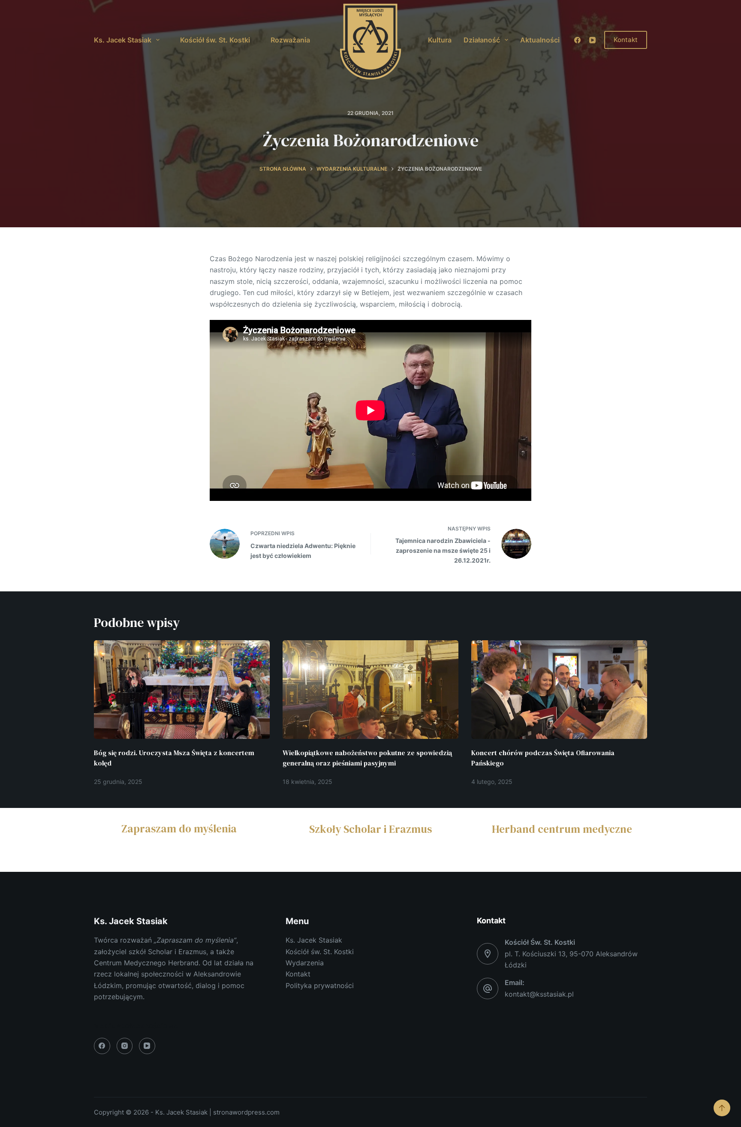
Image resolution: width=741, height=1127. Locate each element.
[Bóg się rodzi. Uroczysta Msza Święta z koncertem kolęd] (182, 689)
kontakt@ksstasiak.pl (539, 994)
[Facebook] (577, 40)
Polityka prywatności (320, 985)
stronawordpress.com (246, 1112)
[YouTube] (592, 40)
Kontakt (626, 40)
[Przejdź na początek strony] (722, 1108)
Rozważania (290, 40)
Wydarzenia (305, 962)
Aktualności (540, 40)
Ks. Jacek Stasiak (122, 40)
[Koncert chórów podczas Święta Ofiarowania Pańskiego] (559, 689)
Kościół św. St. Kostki (215, 40)
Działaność (482, 40)
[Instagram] (125, 1046)
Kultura (440, 40)
